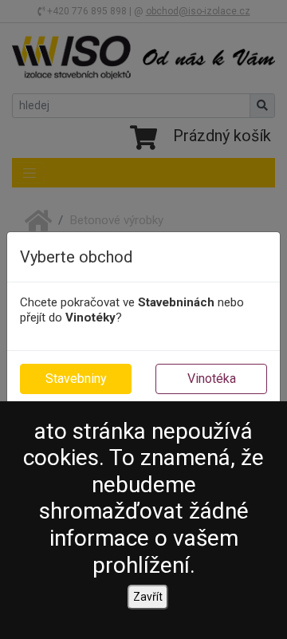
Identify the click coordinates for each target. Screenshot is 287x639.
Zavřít (148, 596)
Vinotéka (211, 378)
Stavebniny (76, 378)
